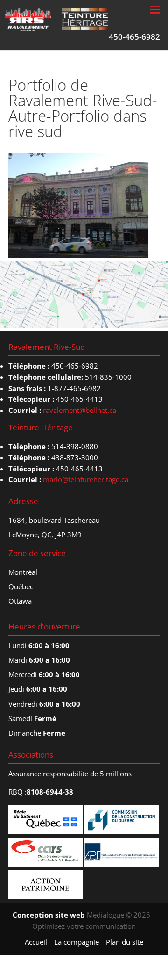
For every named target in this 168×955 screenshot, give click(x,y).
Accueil (36, 942)
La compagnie (76, 942)
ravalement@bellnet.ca (79, 410)
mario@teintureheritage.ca (85, 479)
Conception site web (49, 914)
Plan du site (124, 942)
